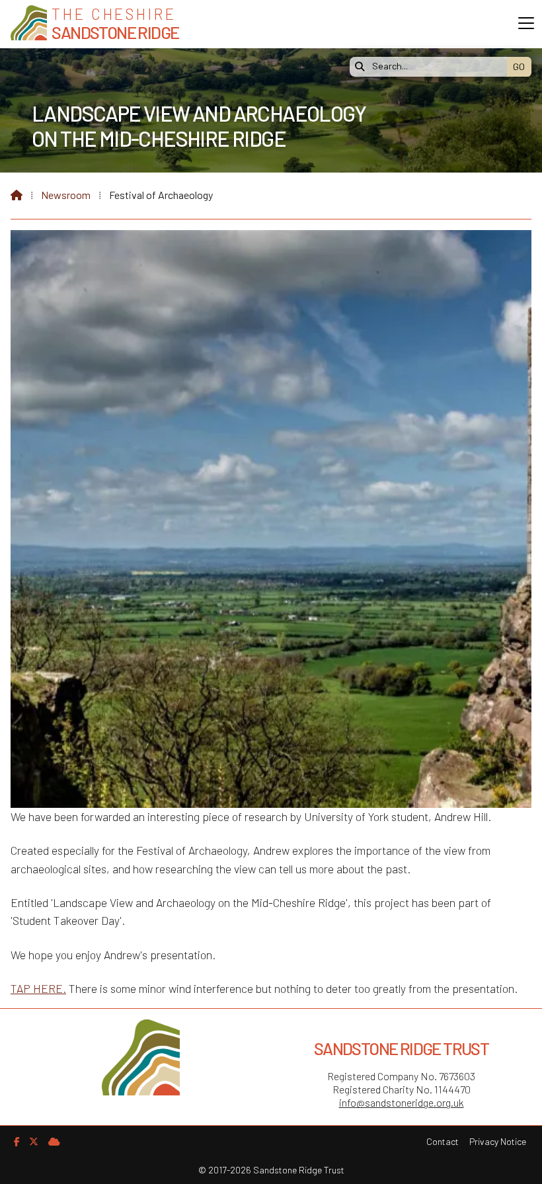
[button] (526, 23)
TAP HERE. (38, 988)
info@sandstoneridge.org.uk (401, 1102)
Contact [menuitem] (442, 1141)
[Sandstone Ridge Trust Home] (29, 24)
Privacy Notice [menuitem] (497, 1141)
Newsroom (66, 194)
